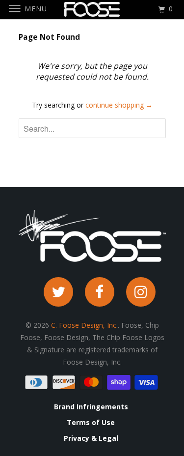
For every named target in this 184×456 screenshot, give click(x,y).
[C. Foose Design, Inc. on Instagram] (141, 292)
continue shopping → (119, 105)
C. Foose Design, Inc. (84, 325)
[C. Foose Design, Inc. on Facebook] (99, 292)
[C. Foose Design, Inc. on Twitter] (58, 292)
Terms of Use (91, 423)
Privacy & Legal (91, 438)
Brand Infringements (91, 407)
